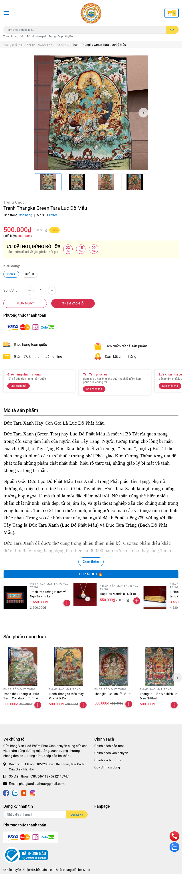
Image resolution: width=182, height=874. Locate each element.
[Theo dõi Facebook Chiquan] (6, 792)
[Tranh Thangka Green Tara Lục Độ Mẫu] (91, 112)
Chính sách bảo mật (109, 746)
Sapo (86, 870)
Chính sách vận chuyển (111, 753)
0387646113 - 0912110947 (49, 776)
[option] (91, 112)
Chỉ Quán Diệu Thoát (48, 870)
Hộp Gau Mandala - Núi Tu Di (119, 594)
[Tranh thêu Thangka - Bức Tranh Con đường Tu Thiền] (22, 666)
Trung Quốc (14, 202)
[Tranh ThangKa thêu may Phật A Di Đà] (68, 666)
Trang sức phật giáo (61, 36)
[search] (172, 30)
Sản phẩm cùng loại (24, 636)
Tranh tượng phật (13, 36)
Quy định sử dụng (107, 767)
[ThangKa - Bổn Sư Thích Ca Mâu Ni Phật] (159, 666)
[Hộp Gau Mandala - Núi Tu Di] (85, 594)
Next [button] (143, 112)
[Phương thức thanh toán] (30, 327)
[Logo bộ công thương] (25, 855)
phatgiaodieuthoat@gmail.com (42, 784)
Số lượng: (10, 290)
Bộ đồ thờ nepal (36, 36)
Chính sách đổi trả (107, 760)
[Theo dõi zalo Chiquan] (15, 792)
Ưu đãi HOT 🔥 (91, 574)
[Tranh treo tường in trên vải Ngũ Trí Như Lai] (15, 597)
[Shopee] (23, 792)
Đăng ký (76, 814)
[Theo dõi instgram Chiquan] (32, 792)
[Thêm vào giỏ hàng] (66, 603)
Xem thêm (91, 562)
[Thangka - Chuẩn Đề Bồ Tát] (113, 666)
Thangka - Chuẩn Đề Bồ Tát (113, 694)
